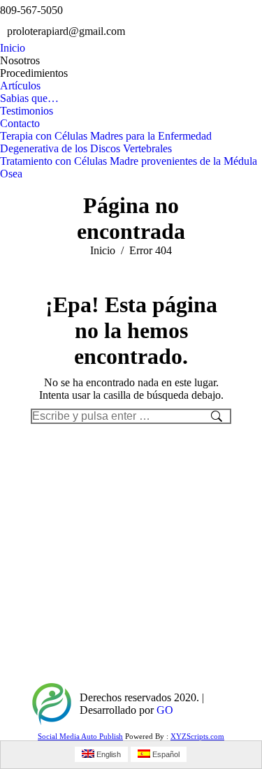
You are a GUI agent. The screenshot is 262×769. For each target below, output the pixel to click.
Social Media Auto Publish (80, 736)
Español (165, 754)
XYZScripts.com (197, 736)
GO (165, 710)
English (107, 754)
